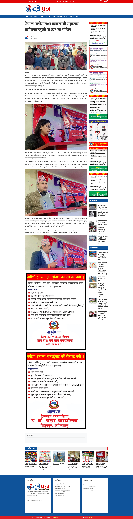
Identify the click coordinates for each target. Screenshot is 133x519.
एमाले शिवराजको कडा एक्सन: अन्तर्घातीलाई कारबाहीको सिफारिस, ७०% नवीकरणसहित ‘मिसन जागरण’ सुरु (103, 268)
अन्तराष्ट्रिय (59, 16)
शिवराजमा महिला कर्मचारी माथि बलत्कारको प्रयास (102, 223)
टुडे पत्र (32, 36)
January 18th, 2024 (34, 38)
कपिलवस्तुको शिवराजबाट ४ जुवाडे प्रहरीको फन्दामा (101, 230)
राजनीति (48, 16)
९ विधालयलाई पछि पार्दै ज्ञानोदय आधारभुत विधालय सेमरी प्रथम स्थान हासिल (103, 256)
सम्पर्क (36, 1)
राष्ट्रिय (53, 16)
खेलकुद (66, 16)
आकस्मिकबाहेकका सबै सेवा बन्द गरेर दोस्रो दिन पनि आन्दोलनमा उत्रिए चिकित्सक (102, 315)
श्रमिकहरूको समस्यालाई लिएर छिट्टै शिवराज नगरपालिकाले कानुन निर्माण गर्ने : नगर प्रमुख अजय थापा (102, 465)
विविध (77, 16)
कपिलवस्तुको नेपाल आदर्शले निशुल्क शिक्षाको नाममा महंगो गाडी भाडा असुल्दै (103, 240)
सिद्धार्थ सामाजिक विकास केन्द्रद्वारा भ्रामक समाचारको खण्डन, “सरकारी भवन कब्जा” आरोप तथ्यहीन (103, 304)
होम (31, 16)
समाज (41, 16)
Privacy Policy (31, 1)
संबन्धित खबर (31, 448)
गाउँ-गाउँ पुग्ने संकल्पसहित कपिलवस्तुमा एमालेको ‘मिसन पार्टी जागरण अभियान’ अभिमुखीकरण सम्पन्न (102, 290)
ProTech (90, 517)
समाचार (36, 16)
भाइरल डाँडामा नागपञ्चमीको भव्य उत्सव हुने (102, 279)
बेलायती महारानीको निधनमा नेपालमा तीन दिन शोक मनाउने (103, 215)
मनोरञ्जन (72, 16)
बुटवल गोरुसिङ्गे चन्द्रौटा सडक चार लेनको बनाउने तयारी (103, 207)
